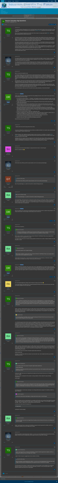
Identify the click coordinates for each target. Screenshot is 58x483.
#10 (54, 208)
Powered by (29, 481)
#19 (54, 432)
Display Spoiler (18, 406)
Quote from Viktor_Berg (20, 178)
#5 (54, 124)
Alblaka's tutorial (38, 30)
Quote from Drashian (20, 229)
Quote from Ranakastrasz (21, 363)
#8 (54, 175)
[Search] (55, 1)
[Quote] (54, 52)
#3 (54, 71)
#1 (54, 27)
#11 (54, 224)
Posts (4, 37)
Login (48, 1)
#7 (54, 160)
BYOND (48, 33)
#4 (54, 93)
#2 (54, 56)
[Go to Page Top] (57, 482)
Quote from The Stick (20, 248)
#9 (54, 191)
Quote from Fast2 (20, 314)
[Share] (55, 24)
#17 (54, 360)
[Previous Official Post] (50, 220)
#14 (54, 280)
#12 (54, 245)
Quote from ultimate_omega (21, 194)
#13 (54, 264)
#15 (54, 295)
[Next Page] (6, 24)
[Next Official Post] (52, 121)
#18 (54, 415)
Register (52, 1)
